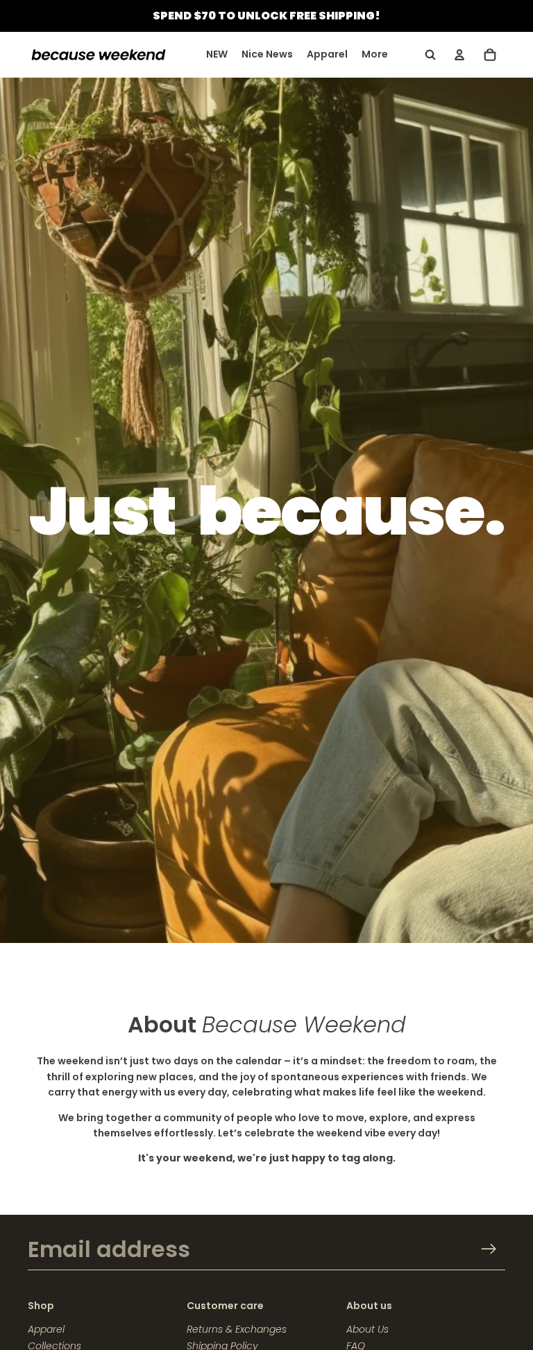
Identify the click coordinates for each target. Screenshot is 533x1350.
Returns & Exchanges (237, 1329)
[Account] (459, 55)
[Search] (430, 55)
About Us (367, 1329)
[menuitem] (375, 54)
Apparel (46, 1329)
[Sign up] (489, 1249)
